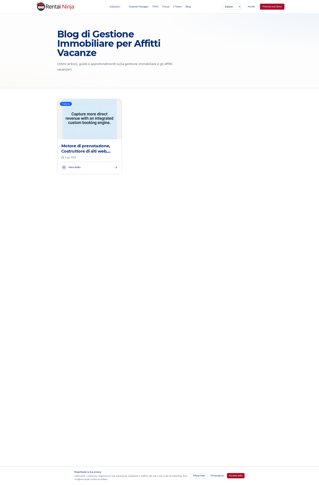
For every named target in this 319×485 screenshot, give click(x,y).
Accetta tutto (236, 475)
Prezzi (165, 6)
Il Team (177, 6)
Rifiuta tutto (199, 475)
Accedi (251, 6)
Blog (188, 6)
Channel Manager (139, 6)
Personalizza (217, 475)
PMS (156, 6)
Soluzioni (115, 6)
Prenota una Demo (272, 6)
